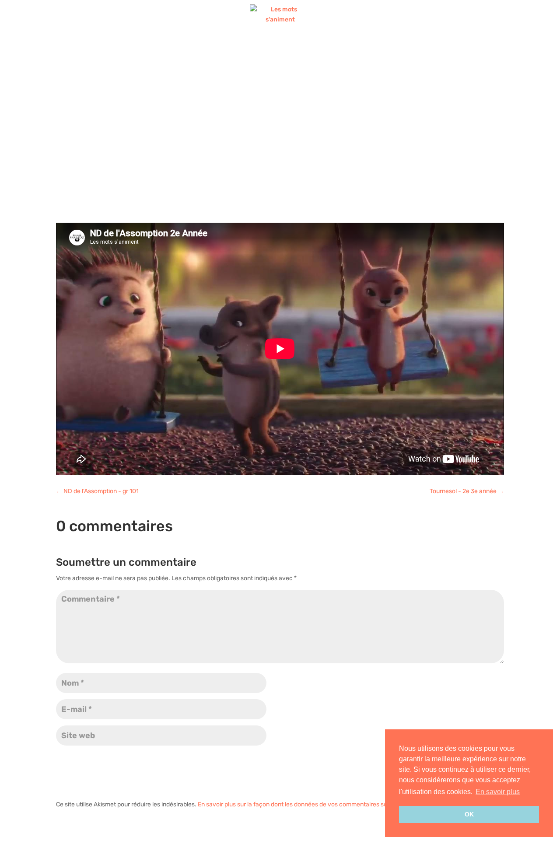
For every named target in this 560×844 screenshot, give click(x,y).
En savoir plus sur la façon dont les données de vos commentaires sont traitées (307, 804)
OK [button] (469, 814)
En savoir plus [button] (498, 791)
